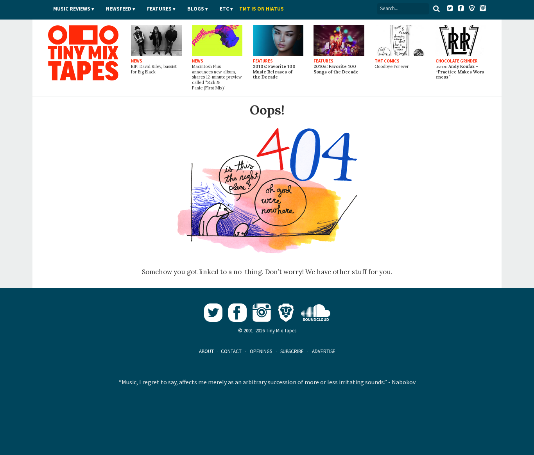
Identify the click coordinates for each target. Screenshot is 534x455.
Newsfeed (118, 8)
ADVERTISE (323, 351)
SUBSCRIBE (292, 351)
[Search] (436, 8)
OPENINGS (261, 351)
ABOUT (206, 351)
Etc (224, 8)
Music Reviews (71, 8)
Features (159, 8)
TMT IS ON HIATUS (261, 8)
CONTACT (231, 351)
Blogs (195, 8)
